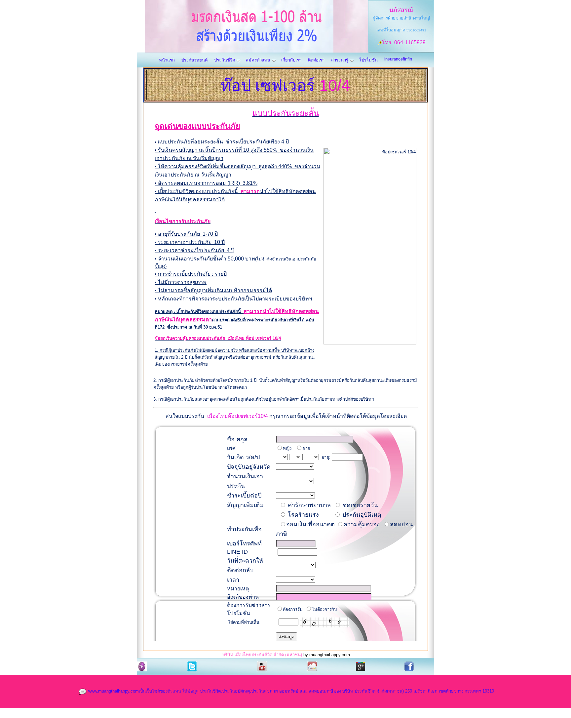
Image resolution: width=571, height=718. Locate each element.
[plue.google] (360, 665)
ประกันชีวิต (224, 60)
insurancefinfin (398, 59)
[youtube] (262, 665)
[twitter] (192, 665)
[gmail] (312, 665)
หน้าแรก (167, 60)
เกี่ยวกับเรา (291, 60)
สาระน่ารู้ (339, 60)
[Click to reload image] (324, 622)
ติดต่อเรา (316, 60)
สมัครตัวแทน (258, 60)
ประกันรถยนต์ (194, 60)
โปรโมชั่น (368, 60)
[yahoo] (142, 665)
